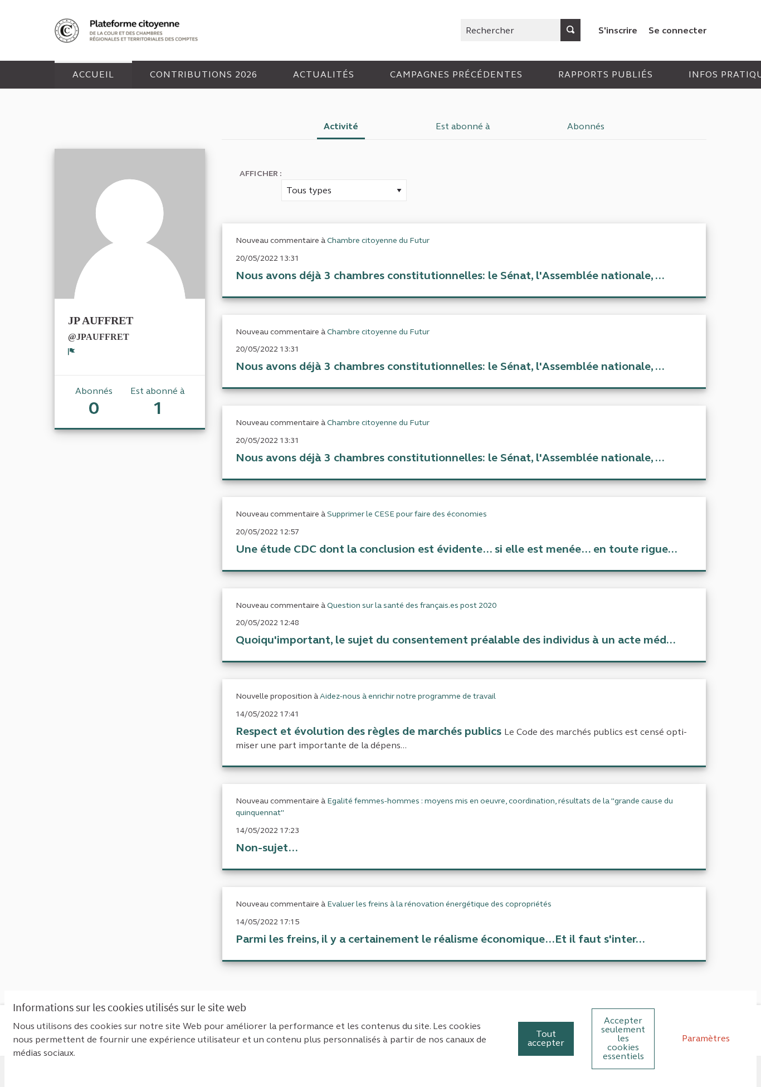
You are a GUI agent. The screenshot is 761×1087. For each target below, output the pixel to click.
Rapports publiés (605, 74)
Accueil (93, 74)
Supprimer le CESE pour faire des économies (407, 514)
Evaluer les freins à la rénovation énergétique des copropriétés (439, 904)
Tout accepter (546, 1038)
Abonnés (585, 126)
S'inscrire (617, 30)
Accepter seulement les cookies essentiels (623, 1038)
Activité (341, 126)
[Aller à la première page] (128, 30)
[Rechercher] (570, 30)
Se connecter (677, 30)
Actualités (323, 74)
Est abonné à (463, 126)
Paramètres (706, 1038)
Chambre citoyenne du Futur (378, 240)
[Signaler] (71, 351)
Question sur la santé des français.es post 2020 (411, 605)
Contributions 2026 (203, 74)
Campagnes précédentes (456, 74)
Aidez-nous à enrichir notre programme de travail (408, 696)
